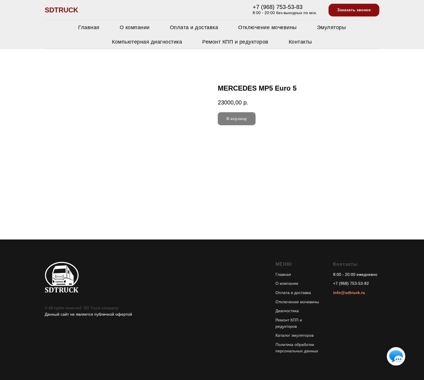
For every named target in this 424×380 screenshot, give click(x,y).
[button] (354, 10)
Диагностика (287, 310)
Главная (89, 27)
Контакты (300, 42)
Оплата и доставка (194, 27)
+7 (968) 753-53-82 (351, 283)
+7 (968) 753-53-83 (278, 7)
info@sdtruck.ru (349, 292)
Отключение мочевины (267, 27)
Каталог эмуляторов (294, 335)
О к (278, 283)
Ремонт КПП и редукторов (235, 42)
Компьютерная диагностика (147, 42)
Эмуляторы (331, 27)
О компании (135, 27)
